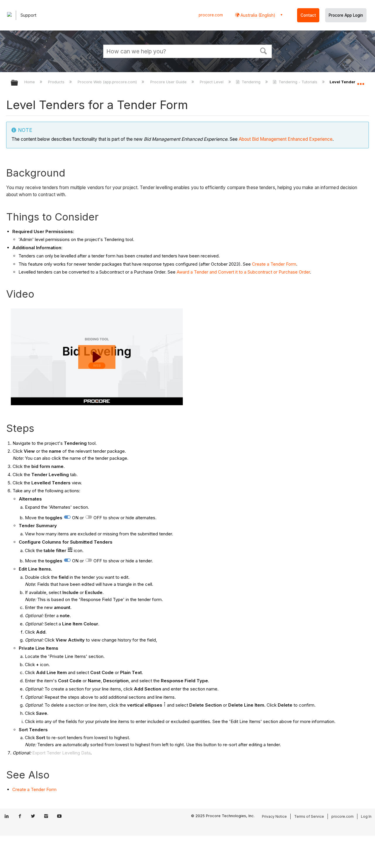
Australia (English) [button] (257, 15)
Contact (308, 15)
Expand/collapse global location (360, 81)
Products (57, 81)
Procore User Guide (169, 81)
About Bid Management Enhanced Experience (286, 139)
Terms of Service (309, 816)
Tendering (251, 81)
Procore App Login (346, 15)
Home (30, 81)
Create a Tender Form (274, 264)
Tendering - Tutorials (297, 81)
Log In (366, 816)
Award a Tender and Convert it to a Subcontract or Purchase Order (243, 272)
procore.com (211, 15)
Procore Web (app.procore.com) (108, 81)
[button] (263, 50)
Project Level (212, 81)
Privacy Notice (274, 816)
